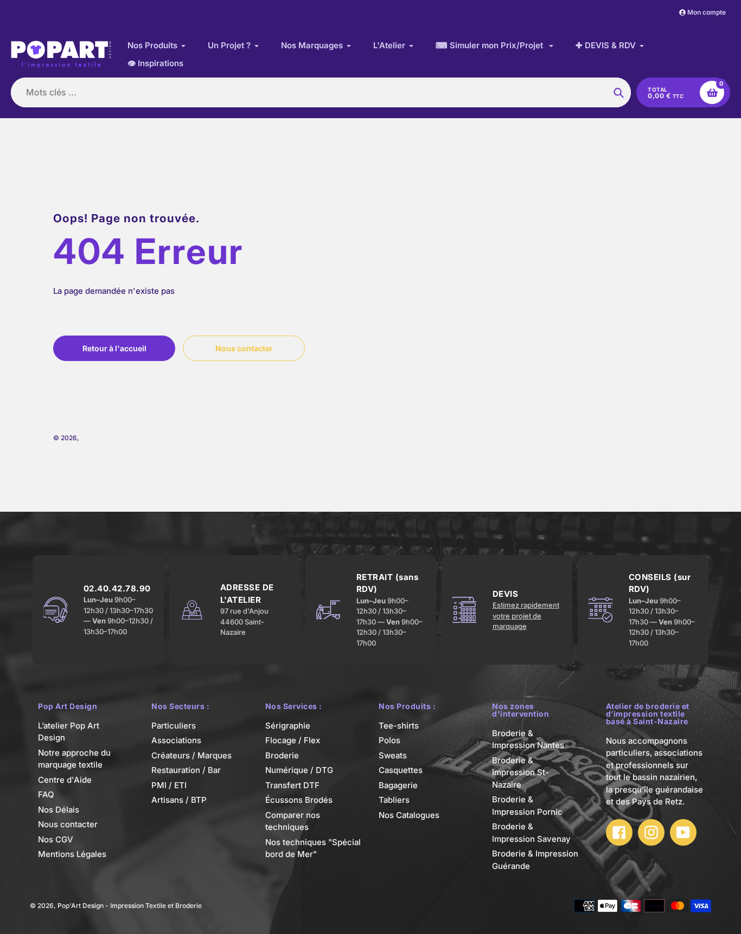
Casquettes (401, 770)
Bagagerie (398, 785)
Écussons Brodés (299, 800)
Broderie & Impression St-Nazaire (520, 772)
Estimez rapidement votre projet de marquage (526, 615)
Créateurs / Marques (191, 755)
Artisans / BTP (179, 800)
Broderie (282, 755)
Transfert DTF (292, 785)
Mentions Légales (72, 854)
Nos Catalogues (409, 815)
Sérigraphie (287, 725)
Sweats (393, 755)
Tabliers (394, 800)
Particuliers (173, 725)
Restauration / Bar (186, 770)
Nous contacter (68, 824)
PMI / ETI (169, 785)
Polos (389, 740)
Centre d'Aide (65, 780)
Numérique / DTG (299, 770)
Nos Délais (58, 809)
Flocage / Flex (292, 740)
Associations (176, 740)
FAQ (46, 794)
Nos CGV (55, 839)
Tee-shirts (399, 725)
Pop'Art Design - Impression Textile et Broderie (153, 438)
